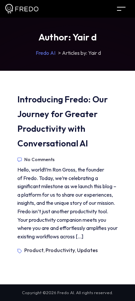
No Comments (39, 159)
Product (34, 250)
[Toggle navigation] (121, 8)
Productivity (60, 250)
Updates (87, 250)
